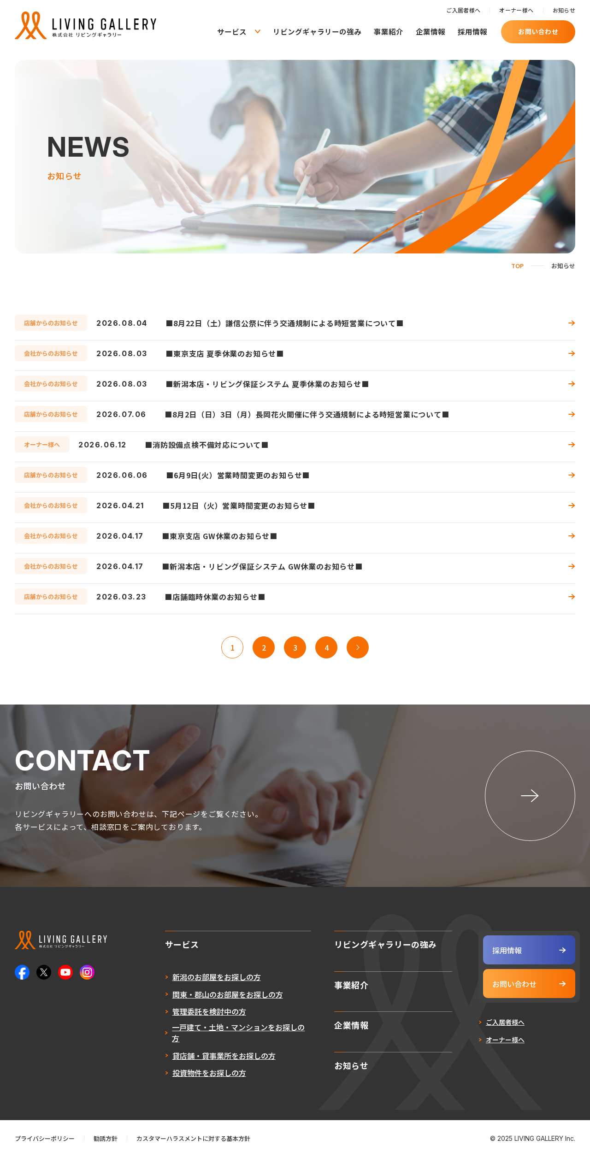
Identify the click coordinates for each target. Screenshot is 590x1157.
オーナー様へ (516, 10)
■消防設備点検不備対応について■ (207, 444)
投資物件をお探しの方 (209, 1072)
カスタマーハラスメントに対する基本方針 (193, 1138)
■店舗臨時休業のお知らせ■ (215, 596)
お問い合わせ (538, 31)
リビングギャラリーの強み (317, 31)
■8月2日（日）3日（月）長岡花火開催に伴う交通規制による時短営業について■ (307, 414)
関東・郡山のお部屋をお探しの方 (227, 994)
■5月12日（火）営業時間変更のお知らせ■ (238, 505)
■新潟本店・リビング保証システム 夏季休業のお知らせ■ (267, 383)
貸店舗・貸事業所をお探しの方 (224, 1055)
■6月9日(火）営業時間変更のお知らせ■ (238, 475)
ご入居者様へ (463, 10)
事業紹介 (388, 31)
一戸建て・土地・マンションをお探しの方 (238, 1033)
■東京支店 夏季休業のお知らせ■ (224, 353)
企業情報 (430, 31)
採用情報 (472, 31)
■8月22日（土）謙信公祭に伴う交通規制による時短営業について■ (284, 323)
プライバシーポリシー (45, 1138)
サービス (232, 31)
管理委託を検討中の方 (209, 1011)
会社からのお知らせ (51, 353)
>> (358, 647)
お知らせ (564, 10)
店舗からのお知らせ (51, 322)
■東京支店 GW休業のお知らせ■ (219, 535)
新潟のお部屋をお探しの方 (216, 976)
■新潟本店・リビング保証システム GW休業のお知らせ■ (262, 566)
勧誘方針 (106, 1138)
